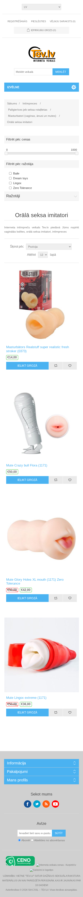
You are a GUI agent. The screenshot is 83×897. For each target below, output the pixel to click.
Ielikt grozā (27, 365)
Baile (16, 173)
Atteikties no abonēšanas (49, 840)
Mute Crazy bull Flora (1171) (26, 465)
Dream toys (20, 178)
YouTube (55, 804)
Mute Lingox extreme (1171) (26, 698)
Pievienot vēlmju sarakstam (70, 366)
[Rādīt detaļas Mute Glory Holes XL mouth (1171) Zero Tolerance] (41, 536)
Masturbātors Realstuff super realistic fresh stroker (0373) (37, 349)
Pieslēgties (38, 21)
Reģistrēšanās (17, 21)
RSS (46, 804)
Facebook (27, 804)
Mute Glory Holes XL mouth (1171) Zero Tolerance (35, 581)
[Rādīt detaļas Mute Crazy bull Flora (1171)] (41, 422)
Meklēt (60, 71)
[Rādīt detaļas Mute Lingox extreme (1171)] (41, 654)
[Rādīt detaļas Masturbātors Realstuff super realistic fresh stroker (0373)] (41, 304)
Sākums (12, 103)
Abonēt (25, 840)
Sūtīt (59, 833)
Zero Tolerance (22, 188)
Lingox (17, 183)
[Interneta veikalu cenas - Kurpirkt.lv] (56, 865)
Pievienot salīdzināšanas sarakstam (56, 366)
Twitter (37, 804)
